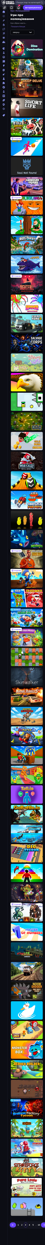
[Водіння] (3, 57)
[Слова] (3, 96)
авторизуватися (33, 7)
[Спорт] (3, 100)
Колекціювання (23, 11)
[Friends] (4, 7)
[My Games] (11, 7)
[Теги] (3, 115)
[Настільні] (3, 78)
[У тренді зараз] (3, 25)
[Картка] (3, 70)
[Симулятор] (3, 91)
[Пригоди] (3, 87)
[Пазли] (3, 83)
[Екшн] (3, 66)
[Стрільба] (3, 109)
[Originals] (3, 33)
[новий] (3, 20)
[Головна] (3, 12)
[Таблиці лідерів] (3, 42)
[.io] (3, 48)
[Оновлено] (3, 29)
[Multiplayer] (3, 38)
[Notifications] (18, 7)
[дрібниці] (3, 61)
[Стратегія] (3, 104)
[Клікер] (3, 74)
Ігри (12, 11)
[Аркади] (3, 53)
